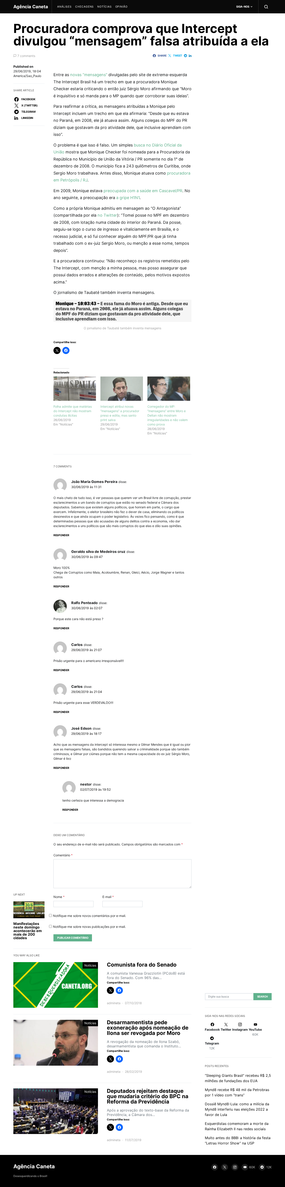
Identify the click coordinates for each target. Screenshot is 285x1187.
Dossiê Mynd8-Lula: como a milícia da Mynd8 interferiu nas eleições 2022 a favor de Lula (237, 1109)
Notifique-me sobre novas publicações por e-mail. (89, 926)
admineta (113, 1003)
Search (262, 996)
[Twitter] (224, 1167)
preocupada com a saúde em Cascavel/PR (143, 190)
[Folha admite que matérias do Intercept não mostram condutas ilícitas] (74, 389)
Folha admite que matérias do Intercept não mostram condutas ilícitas (72, 411)
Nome (59, 897)
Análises (64, 6)
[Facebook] (214, 1167)
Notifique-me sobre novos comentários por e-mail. (89, 916)
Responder (61, 535)
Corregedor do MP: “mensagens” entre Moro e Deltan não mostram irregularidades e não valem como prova (167, 415)
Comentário (63, 855)
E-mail (108, 897)
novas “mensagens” (88, 74)
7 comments (26, 56)
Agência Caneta (30, 6)
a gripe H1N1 (128, 197)
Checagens (84, 6)
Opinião (121, 6)
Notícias (104, 6)
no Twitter (107, 215)
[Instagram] (235, 1167)
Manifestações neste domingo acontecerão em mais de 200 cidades (27, 930)
